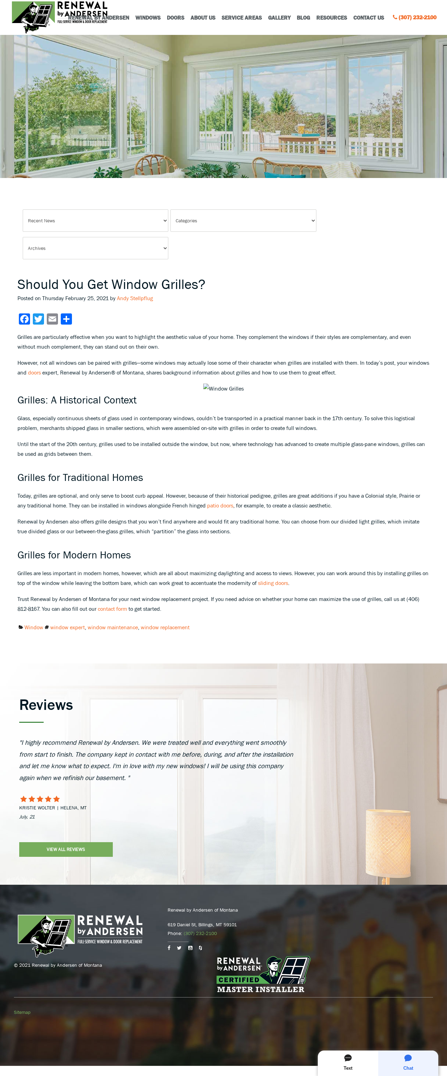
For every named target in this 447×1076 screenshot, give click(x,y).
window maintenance (113, 627)
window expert (67, 627)
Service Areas (242, 17)
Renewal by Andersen (98, 17)
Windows (148, 17)
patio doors (220, 505)
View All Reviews (66, 849)
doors (34, 372)
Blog (303, 17)
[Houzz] (200, 948)
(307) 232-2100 (418, 17)
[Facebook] (169, 948)
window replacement (165, 627)
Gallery (279, 17)
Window (33, 627)
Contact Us (368, 17)
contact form (112, 609)
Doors (175, 17)
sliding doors (273, 583)
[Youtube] (190, 948)
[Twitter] (179, 948)
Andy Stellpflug (135, 298)
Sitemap (22, 1012)
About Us (203, 17)
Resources (331, 17)
